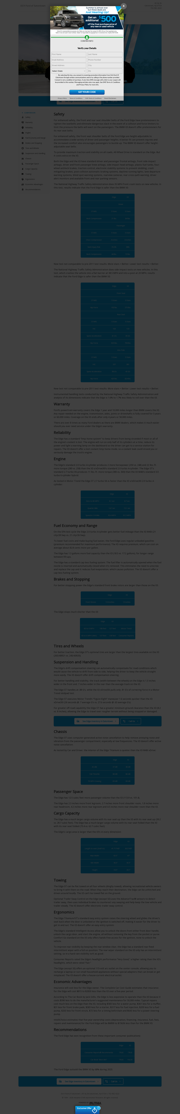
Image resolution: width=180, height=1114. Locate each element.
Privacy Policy (84, 85)
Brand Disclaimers (110, 98)
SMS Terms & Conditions (111, 82)
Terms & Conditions (76, 98)
